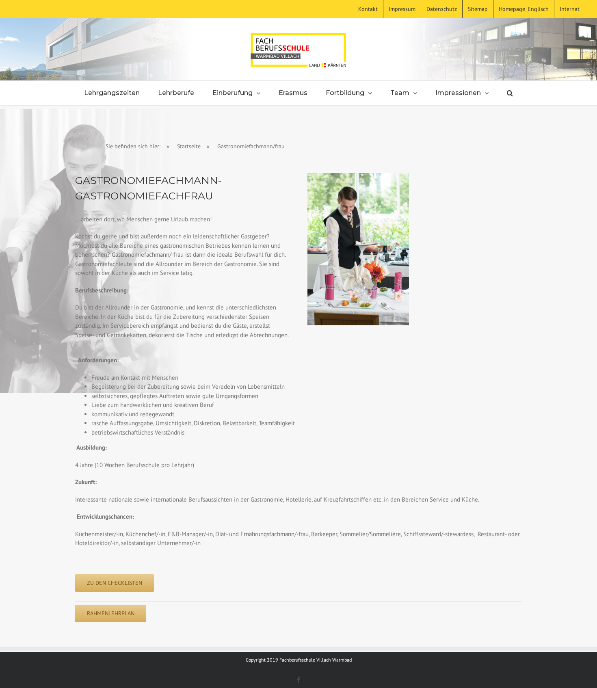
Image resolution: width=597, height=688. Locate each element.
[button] (510, 93)
